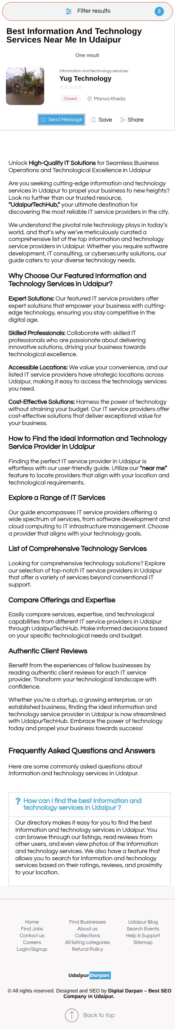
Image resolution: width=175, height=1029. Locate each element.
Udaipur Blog (143, 922)
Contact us (32, 935)
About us (87, 929)
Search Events (143, 929)
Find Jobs (32, 929)
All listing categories (87, 942)
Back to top (99, 1015)
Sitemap (142, 942)
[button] (101, 120)
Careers (32, 942)
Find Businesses (87, 922)
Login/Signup (32, 949)
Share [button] (136, 120)
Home (32, 922)
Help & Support (143, 935)
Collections (87, 935)
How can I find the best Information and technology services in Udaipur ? (82, 804)
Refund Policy (87, 949)
